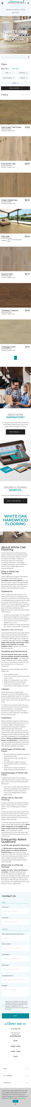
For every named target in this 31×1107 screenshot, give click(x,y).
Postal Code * (5, 965)
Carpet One (4, 18)
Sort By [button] (23, 95)
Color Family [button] (7, 78)
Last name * (5, 917)
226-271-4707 (15, 12)
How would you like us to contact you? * (13, 934)
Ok (15, 1101)
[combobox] (14, 57)
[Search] (28, 57)
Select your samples (14, 501)
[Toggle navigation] (2, 3)
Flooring (12, 18)
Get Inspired (7, 1075)
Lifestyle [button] (22, 73)
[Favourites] (25, 3)
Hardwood (20, 18)
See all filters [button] (14, 88)
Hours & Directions (15, 1036)
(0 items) (28, 3)
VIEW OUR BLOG (14, 432)
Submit (15, 1016)
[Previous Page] (12, 358)
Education (7, 1082)
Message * (5, 985)
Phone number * (6, 943)
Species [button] (22, 78)
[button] (22, 3)
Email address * (6, 954)
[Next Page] (18, 358)
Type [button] (6, 73)
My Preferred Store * (7, 975)
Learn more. (21, 1098)
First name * (5, 907)
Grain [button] (14, 83)
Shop (5, 1068)
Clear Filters (15, 68)
